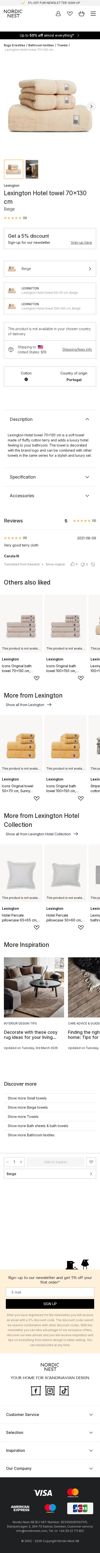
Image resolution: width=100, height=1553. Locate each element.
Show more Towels (23, 1116)
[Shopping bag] (81, 13)
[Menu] (93, 13)
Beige (11, 1174)
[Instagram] (50, 1390)
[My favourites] (70, 13)
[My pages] (58, 13)
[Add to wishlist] (37, 678)
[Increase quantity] (21, 1162)
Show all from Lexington (25, 705)
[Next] (91, 106)
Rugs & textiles (14, 45)
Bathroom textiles (41, 45)
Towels (62, 45)
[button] (15, 218)
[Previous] (9, 106)
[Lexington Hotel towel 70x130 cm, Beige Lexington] (50, 106)
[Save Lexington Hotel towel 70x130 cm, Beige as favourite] (91, 1162)
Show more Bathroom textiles (31, 1135)
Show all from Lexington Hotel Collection (38, 834)
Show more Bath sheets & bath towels (38, 1126)
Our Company (19, 1468)
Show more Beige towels (28, 1107)
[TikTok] (64, 1390)
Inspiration (15, 1450)
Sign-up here (81, 242)
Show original (55, 564)
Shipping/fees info (77, 349)
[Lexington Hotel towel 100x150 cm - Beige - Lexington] (12, 306)
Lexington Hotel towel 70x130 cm (29, 49)
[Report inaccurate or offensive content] (93, 564)
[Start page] (13, 13)
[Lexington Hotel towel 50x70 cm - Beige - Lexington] (12, 290)
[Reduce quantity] (7, 1162)
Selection (14, 1432)
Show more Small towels (27, 1098)
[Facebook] (36, 1390)
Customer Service (22, 1414)
